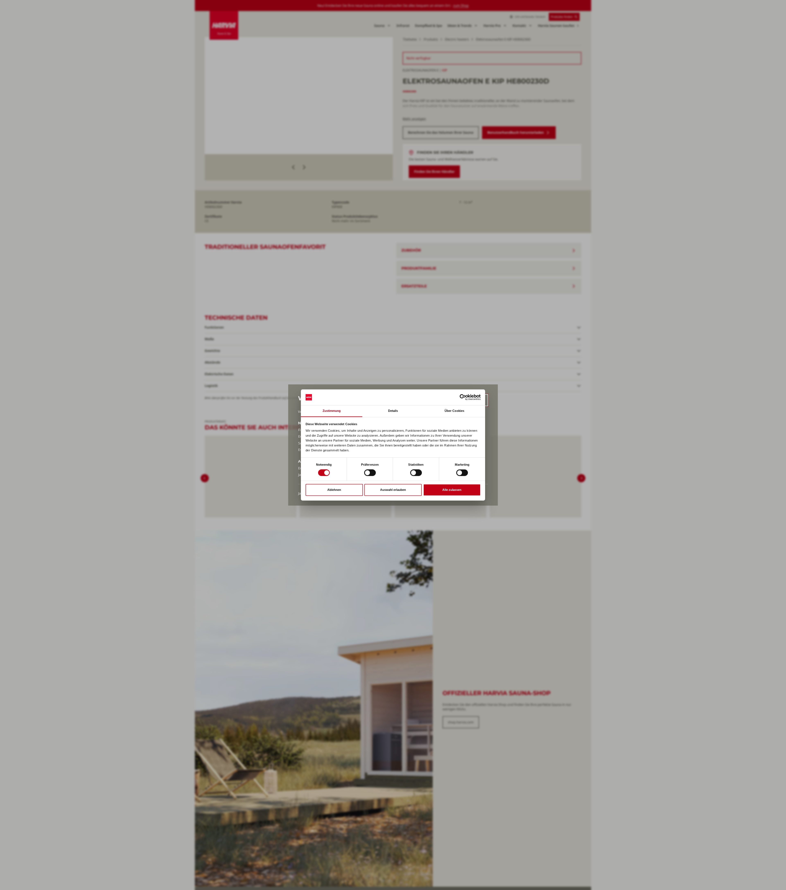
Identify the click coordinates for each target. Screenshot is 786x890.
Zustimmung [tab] (332, 410)
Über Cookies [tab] (454, 410)
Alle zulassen (451, 489)
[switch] (370, 473)
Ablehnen (334, 489)
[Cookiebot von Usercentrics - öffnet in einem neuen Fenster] (463, 397)
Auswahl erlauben (393, 489)
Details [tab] (393, 410)
